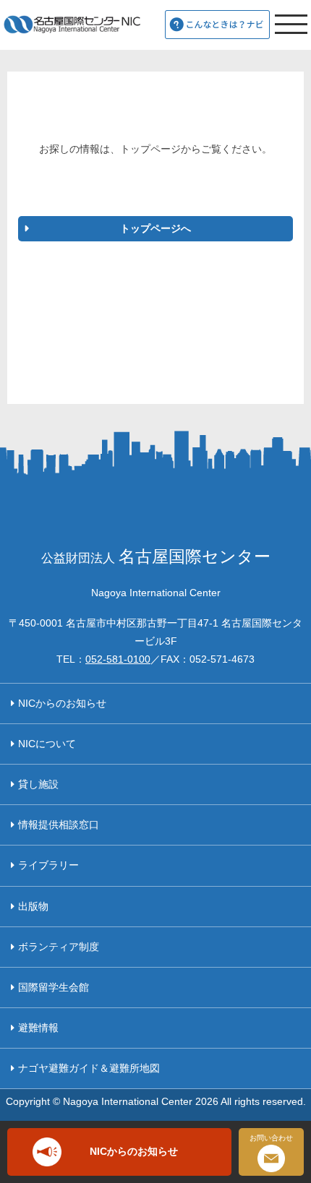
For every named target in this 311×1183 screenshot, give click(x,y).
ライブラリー (48, 865)
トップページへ (155, 228)
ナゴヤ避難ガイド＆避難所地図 (89, 1068)
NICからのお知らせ (62, 703)
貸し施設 (38, 784)
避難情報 (38, 1027)
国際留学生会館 (53, 987)
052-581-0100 (117, 659)
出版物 (33, 906)
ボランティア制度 (58, 946)
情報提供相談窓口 (58, 824)
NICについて (47, 743)
